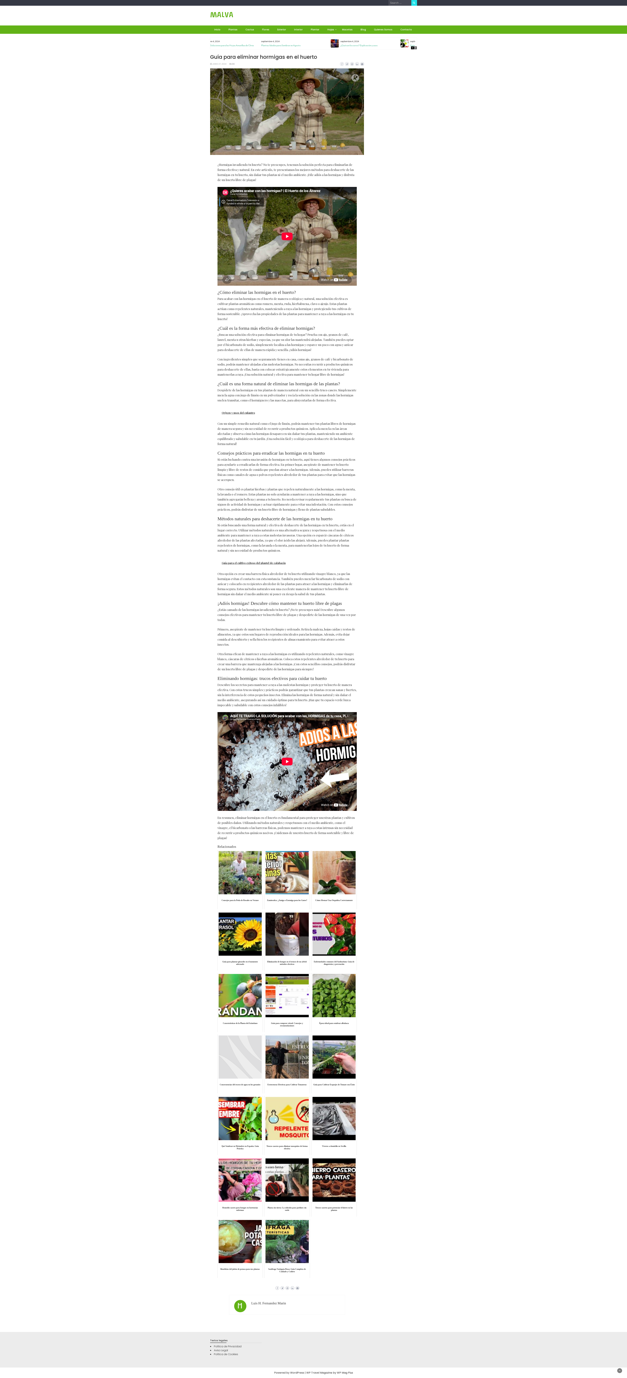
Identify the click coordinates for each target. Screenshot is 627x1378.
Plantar (315, 29)
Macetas (347, 29)
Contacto (406, 29)
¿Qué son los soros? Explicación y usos (309, 45)
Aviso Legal (221, 1350)
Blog (363, 29)
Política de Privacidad (227, 1346)
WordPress (297, 1373)
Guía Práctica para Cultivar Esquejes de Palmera (385, 45)
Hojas (330, 29)
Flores (265, 29)
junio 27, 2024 (219, 64)
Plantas (232, 29)
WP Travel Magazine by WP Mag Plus (329, 1373)
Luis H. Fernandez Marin (268, 1303)
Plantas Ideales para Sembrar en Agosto (231, 45)
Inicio (217, 29)
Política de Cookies (226, 1354)
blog (232, 64)
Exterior (281, 29)
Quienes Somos (383, 29)
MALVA (221, 15)
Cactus (249, 29)
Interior (298, 29)
